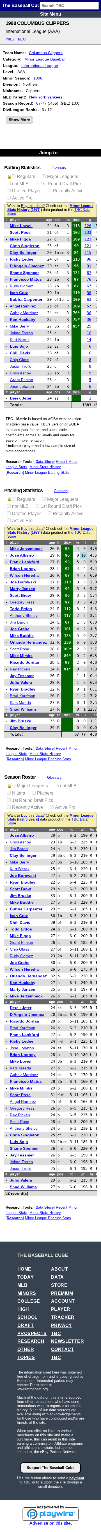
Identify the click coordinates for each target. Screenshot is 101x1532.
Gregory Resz (22, 602)
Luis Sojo (19, 346)
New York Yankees (45, 97)
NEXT (22, 39)
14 (89, 339)
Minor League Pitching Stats (48, 759)
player (15, 220)
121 (87, 246)
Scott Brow (20, 595)
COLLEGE (28, 1301)
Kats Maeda (20, 702)
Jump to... (50, 152)
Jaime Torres (21, 333)
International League (39, 65)
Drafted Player (26, 190)
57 (89, 306)
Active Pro (22, 198)
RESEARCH (30, 1341)
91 (89, 266)
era (96, 543)
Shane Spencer (24, 272)
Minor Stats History (45, 467)
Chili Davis (20, 353)
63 (89, 299)
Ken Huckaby (22, 319)
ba (68, 220)
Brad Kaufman (22, 696)
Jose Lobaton (22, 386)
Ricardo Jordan (24, 662)
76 (89, 279)
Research (15, 472)
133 (87, 232)
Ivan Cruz (19, 292)
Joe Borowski (23, 582)
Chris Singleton (25, 246)
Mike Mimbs (21, 655)
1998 (37, 78)
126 (87, 225)
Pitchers (45, 793)
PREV (10, 39)
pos (57, 220)
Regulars (26, 176)
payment (76, 1478)
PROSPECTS (32, 1333)
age (49, 220)
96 (89, 259)
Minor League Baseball (44, 59)
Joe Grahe (19, 629)
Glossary (59, 168)
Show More (19, 119)
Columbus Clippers (46, 52)
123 (87, 239)
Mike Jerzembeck (26, 548)
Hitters (18, 793)
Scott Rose (19, 649)
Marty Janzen (22, 588)
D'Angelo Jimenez (27, 266)
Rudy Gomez (21, 286)
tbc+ (76, 220)
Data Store (45, 462)
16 (89, 333)
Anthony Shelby (24, 615)
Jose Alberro (22, 555)
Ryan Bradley (22, 689)
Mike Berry (19, 326)
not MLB (20, 183)
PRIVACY (61, 1325)
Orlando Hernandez (28, 642)
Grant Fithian (21, 379)
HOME (24, 1269)
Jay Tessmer (22, 676)
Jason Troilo (20, 366)
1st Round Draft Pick (61, 183)
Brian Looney (23, 568)
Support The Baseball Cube (50, 1468)
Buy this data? (33, 206)
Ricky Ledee (21, 259)
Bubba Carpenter (26, 299)
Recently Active (68, 190)
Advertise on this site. (50, 1523)
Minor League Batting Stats (47, 472)
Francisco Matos (26, 279)
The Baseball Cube (22, 5)
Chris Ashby (20, 373)
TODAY (25, 1277)
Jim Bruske (20, 721)
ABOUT (59, 1269)
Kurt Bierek (19, 339)
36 (89, 313)
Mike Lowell (21, 225)
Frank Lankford (24, 562)
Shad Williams (23, 709)
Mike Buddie (22, 635)
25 (89, 326)
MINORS (26, 1293)
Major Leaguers (62, 176)
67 (89, 286)
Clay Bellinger (23, 252)
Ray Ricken (20, 669)
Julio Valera (21, 682)
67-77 (41, 103)
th (58, 543)
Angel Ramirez (23, 306)
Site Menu (50, 14)
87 (89, 272)
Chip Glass (19, 359)
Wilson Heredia (24, 575)
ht (71, 829)
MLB (22, 1285)
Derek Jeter (20, 398)
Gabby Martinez (24, 313)
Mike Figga (20, 239)
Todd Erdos (21, 609)
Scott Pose (20, 232)
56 (89, 292)
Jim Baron (19, 622)
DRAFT (25, 1325)
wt (82, 829)
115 (87, 252)
